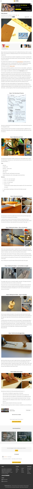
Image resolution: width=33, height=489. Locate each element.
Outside (22, 470)
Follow (7, 46)
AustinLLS (5, 456)
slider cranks (12, 66)
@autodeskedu (5, 481)
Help (28, 470)
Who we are (29, 473)
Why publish (29, 468)
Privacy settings (26, 485)
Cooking (22, 468)
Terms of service (14, 485)
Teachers (22, 472)
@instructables (5, 479)
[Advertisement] (16, 7)
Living (22, 469)
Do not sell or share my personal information (12, 487)
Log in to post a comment (16, 462)
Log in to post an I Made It (16, 421)
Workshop (17, 469)
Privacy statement (20, 485)
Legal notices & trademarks (24, 487)
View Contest (28, 410)
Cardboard (10, 15)
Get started (29, 469)
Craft (7, 15)
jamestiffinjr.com (5, 48)
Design (17, 470)
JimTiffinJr (3, 15)
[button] (1, 1)
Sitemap (28, 472)
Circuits (17, 468)
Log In (17, 450)
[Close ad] (31, 4)
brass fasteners (20, 61)
